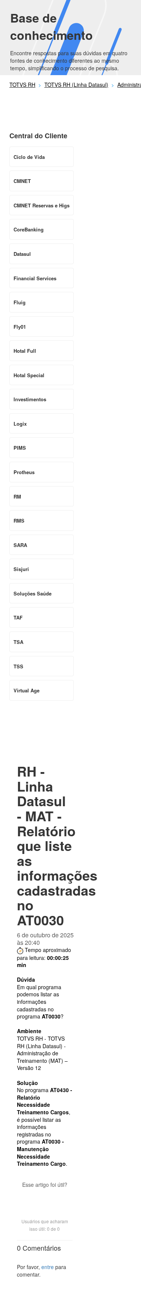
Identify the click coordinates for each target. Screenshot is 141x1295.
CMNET (22, 180)
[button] (45, 1197)
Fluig (20, 302)
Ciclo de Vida (29, 156)
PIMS (20, 447)
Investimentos (30, 399)
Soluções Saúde (33, 593)
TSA (18, 641)
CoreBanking (29, 229)
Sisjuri (21, 569)
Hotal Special (29, 375)
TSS (18, 666)
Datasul (22, 253)
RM (17, 496)
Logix (20, 423)
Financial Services (35, 278)
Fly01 (20, 326)
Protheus (24, 472)
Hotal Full (25, 350)
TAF (18, 617)
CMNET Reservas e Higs (42, 205)
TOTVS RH (22, 84)
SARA (20, 545)
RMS (19, 520)
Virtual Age (26, 690)
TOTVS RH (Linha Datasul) (76, 84)
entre (47, 1267)
